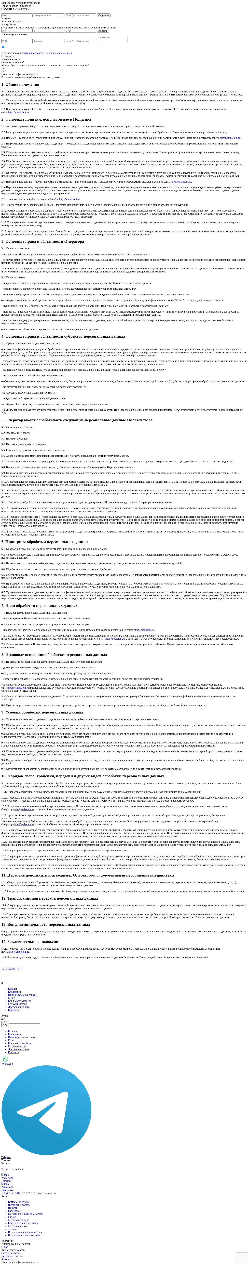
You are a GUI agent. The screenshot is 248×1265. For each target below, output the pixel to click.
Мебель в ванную (18, 1226)
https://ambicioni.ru (18, 112)
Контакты (7, 1259)
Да (2, 68)
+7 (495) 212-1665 (12, 1193)
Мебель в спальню (18, 1220)
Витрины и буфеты (19, 1204)
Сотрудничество (10, 1253)
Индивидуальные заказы (15, 1243)
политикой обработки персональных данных (46, 53)
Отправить (103, 15)
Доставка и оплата (12, 1256)
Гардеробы (14, 1210)
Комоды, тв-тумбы (19, 1201)
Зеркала (12, 1229)
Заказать (102, 31)
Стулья (12, 1216)
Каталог (6, 1196)
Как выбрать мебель (12, 1249)
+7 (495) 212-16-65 (11, 968)
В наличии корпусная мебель (25, 1232)
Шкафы (12, 1207)
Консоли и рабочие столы (23, 1223)
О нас (4, 1246)
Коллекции (7, 1240)
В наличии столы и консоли (24, 1235)
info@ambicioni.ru (115, 638)
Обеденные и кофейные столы (25, 1213)
